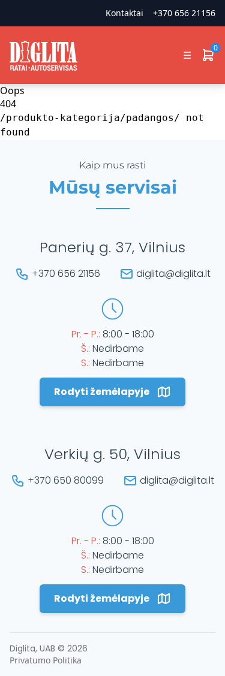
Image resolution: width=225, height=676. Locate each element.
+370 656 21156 (184, 13)
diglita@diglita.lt (173, 273)
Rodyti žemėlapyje (101, 392)
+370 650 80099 (66, 480)
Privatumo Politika (46, 660)
